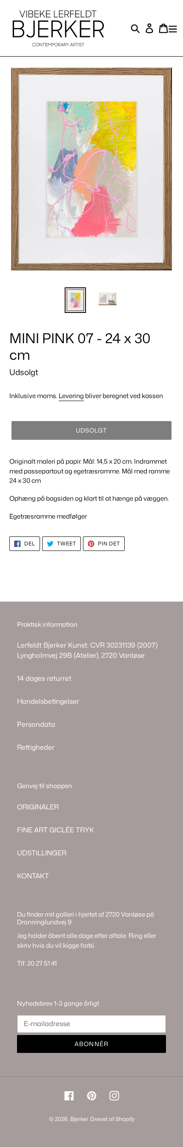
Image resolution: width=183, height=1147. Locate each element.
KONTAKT (33, 875)
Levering (71, 395)
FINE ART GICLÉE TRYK (55, 829)
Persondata (36, 724)
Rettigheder (35, 747)
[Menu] (172, 28)
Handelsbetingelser (48, 701)
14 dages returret (44, 678)
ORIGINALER (38, 807)
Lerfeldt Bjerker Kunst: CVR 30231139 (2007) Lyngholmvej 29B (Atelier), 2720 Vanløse (87, 650)
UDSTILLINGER (41, 852)
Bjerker (79, 1119)
